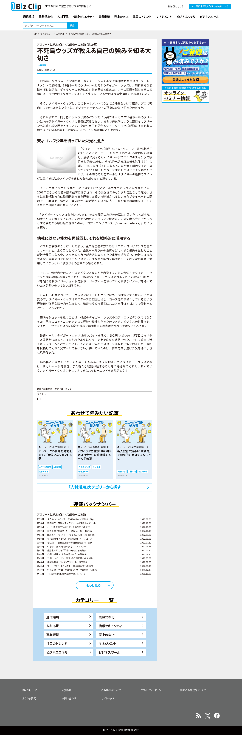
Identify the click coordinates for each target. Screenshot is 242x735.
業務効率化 (107, 617)
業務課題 (122, 471)
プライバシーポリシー (152, 690)
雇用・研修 (142, 471)
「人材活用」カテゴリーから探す (95, 487)
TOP (34, 33)
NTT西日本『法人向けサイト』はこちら (210, 6)
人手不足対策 (45, 467)
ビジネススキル (57, 652)
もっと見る (93, 585)
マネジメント (46, 33)
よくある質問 (29, 698)
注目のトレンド (56, 643)
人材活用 (60, 33)
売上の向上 (107, 634)
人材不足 (52, 625)
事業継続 (52, 634)
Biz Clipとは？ (176, 6)
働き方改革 (44, 471)
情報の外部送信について (193, 690)
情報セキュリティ (110, 625)
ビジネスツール (109, 652)
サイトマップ (107, 698)
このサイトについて (111, 690)
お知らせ (66, 690)
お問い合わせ (69, 698)
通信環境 (52, 617)
